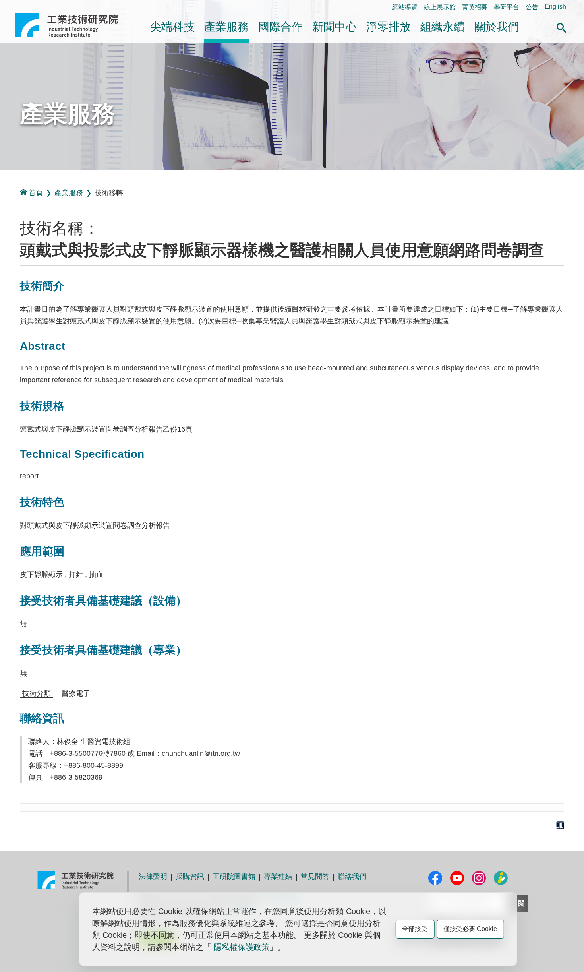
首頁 (36, 193)
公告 (532, 7)
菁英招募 (474, 7)
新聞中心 (334, 27)
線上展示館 (440, 7)
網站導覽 (405, 7)
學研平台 (506, 7)
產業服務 (226, 27)
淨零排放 (388, 27)
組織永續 (442, 27)
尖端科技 (172, 27)
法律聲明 (153, 877)
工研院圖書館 (234, 877)
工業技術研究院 (72, 25)
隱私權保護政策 (241, 947)
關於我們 (496, 27)
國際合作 (280, 27)
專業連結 (278, 877)
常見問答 (315, 877)
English (555, 6)
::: (17, 6)
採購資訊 (190, 877)
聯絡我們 (352, 877)
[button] (561, 27)
